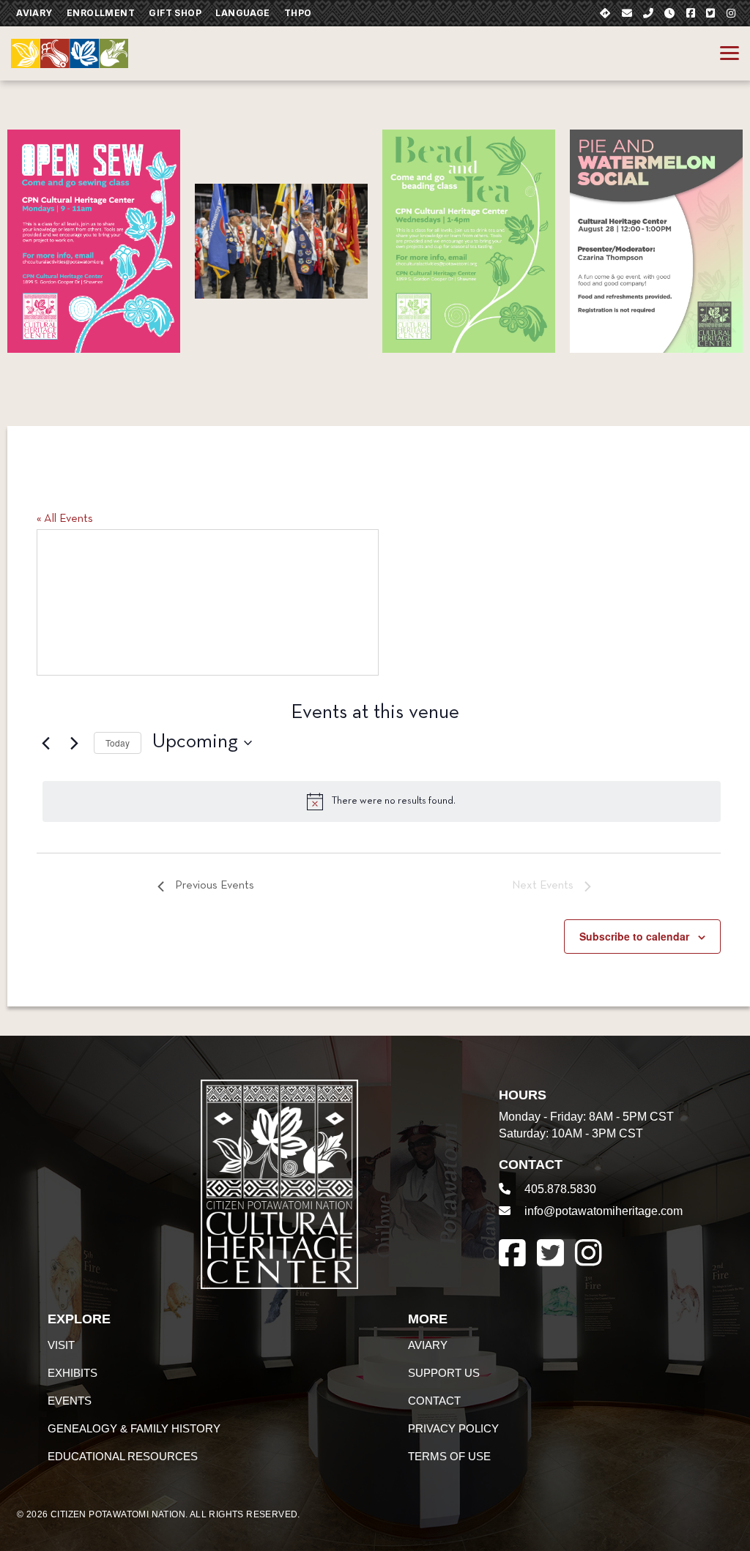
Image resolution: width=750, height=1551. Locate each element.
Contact (434, 1400)
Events (70, 1400)
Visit (61, 1345)
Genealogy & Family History (134, 1428)
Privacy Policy (453, 1428)
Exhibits (72, 1373)
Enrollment (101, 12)
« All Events (65, 519)
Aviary (34, 12)
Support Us (444, 1373)
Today (117, 742)
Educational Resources (123, 1456)
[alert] (381, 801)
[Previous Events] (45, 743)
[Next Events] (74, 743)
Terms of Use (449, 1456)
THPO (298, 12)
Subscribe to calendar (634, 936)
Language (242, 12)
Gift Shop (175, 12)
